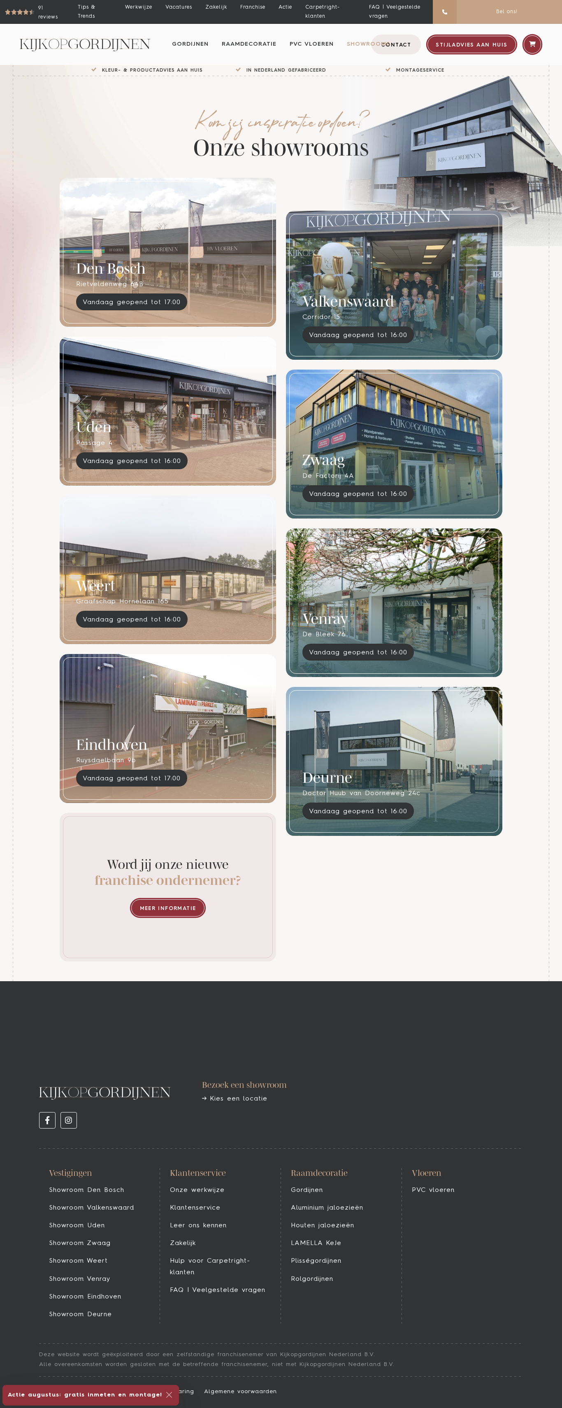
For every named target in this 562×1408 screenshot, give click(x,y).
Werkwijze (138, 7)
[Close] (169, 1394)
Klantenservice (195, 1208)
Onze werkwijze (197, 1190)
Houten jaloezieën (322, 1225)
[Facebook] (47, 1120)
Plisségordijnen (316, 1261)
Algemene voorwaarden (240, 1391)
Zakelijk (216, 7)
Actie (285, 7)
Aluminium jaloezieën (327, 1208)
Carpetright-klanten (322, 12)
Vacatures (178, 7)
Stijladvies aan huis (471, 45)
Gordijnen (190, 44)
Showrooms (368, 44)
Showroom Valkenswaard (91, 1208)
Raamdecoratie (249, 44)
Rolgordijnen (312, 1279)
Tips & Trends (86, 12)
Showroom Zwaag (80, 1243)
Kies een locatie (237, 1099)
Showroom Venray (79, 1279)
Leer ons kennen (198, 1225)
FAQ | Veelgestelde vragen (394, 12)
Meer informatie (168, 908)
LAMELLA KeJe (316, 1243)
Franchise (252, 7)
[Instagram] (68, 1120)
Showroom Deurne (80, 1314)
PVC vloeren (312, 44)
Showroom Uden (77, 1225)
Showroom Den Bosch (86, 1190)
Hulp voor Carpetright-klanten (210, 1266)
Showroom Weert (78, 1261)
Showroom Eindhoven (85, 1297)
